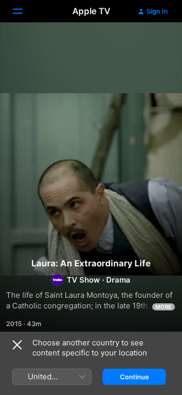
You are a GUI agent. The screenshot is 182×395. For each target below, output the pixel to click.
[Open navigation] (24, 11)
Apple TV (91, 11)
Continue (134, 377)
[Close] (17, 344)
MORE (163, 306)
